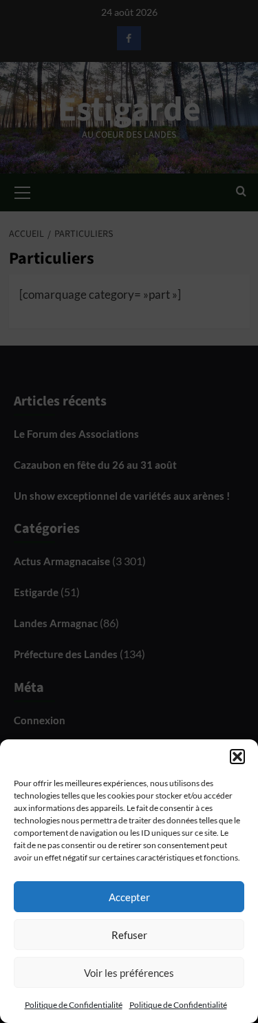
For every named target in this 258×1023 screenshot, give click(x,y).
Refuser (129, 935)
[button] (237, 756)
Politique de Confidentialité (73, 1005)
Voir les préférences (129, 973)
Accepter (129, 897)
